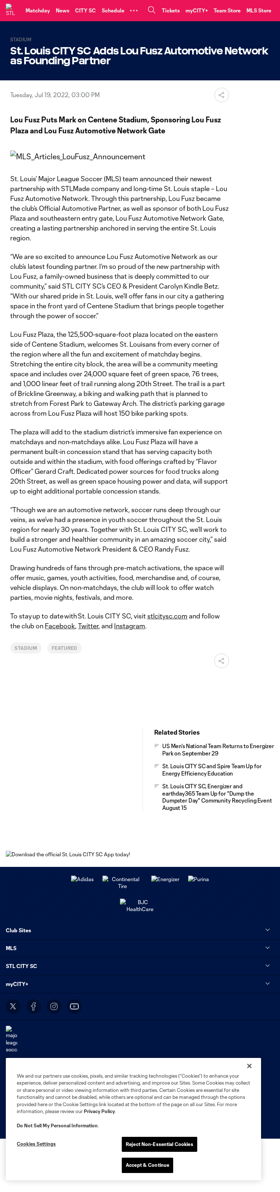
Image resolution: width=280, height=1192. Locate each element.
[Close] (249, 1066)
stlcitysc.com (167, 616)
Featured (65, 648)
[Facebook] (33, 1006)
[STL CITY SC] (13, 11)
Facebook (60, 626)
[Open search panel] (151, 10)
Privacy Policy (99, 1111)
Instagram (129, 626)
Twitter (88, 626)
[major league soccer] (12, 1039)
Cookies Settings (36, 1144)
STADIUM (26, 648)
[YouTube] (74, 1006)
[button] (133, 10)
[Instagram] (54, 1006)
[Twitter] (13, 1006)
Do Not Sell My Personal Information (57, 1125)
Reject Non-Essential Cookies (159, 1144)
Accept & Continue (147, 1165)
